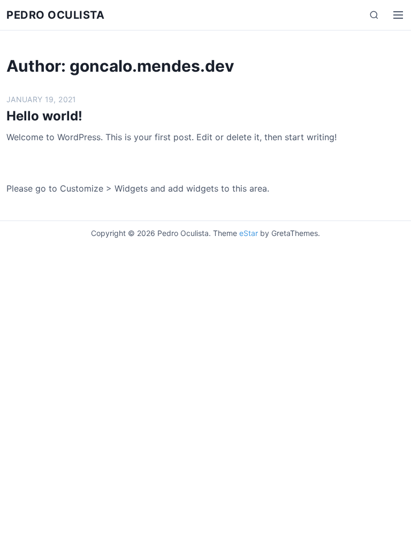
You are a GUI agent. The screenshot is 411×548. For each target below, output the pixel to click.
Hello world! (44, 116)
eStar (248, 233)
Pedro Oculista (55, 15)
